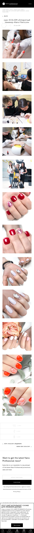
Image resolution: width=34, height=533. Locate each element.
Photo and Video (19, 9)
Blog (11, 9)
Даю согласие (17, 525)
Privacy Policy (16, 491)
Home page (5, 9)
